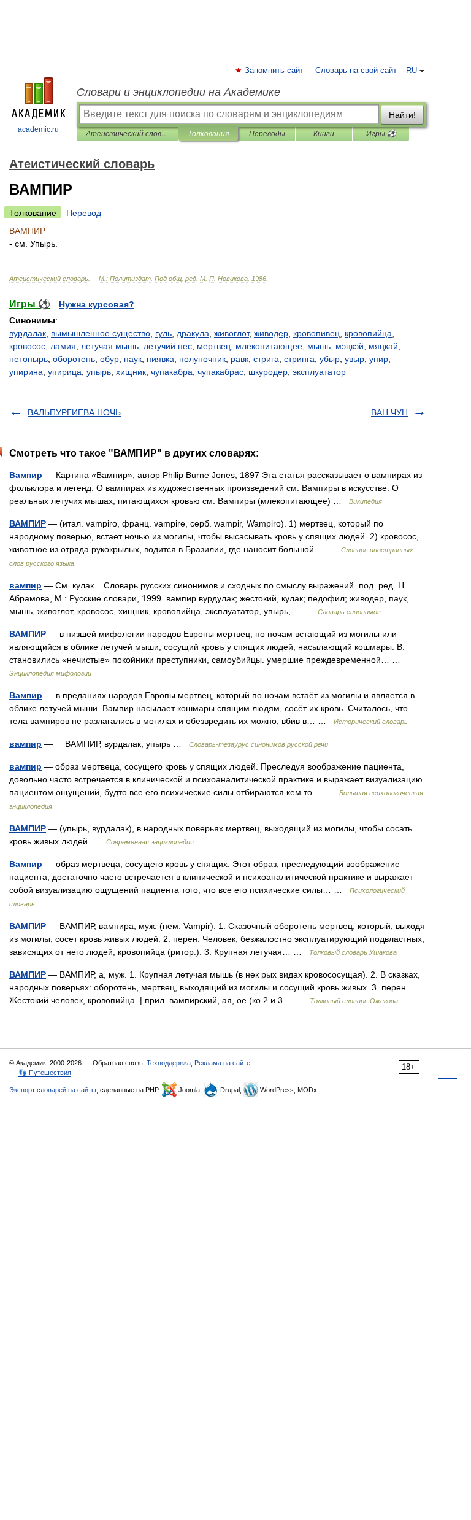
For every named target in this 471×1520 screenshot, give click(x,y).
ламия (63, 346)
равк (239, 359)
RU (411, 70)
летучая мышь (110, 346)
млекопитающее (269, 346)
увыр (354, 359)
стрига (266, 359)
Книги (323, 133)
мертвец (214, 346)
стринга (299, 359)
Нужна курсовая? (96, 304)
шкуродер (268, 372)
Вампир (25, 475)
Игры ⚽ (381, 133)
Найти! (402, 115)
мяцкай (383, 346)
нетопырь (28, 359)
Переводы (267, 133)
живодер (271, 333)
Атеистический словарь (127, 133)
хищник (131, 372)
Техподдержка (169, 1063)
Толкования (208, 133)
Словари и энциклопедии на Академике (178, 92)
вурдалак (27, 333)
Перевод (83, 213)
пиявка (160, 359)
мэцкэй (349, 346)
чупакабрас (220, 372)
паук (133, 359)
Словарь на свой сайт (356, 70)
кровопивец (316, 333)
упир (378, 359)
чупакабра (172, 372)
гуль (163, 333)
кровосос (27, 346)
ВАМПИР (27, 523)
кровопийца (368, 333)
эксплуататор (319, 372)
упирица (65, 372)
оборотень (74, 359)
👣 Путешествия (44, 1072)
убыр (330, 359)
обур (109, 359)
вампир (25, 585)
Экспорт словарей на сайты (52, 1090)
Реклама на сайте (222, 1063)
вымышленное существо (100, 333)
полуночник (202, 359)
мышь (319, 346)
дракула (193, 333)
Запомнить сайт (275, 70)
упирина (26, 372)
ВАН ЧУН (389, 412)
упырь (98, 372)
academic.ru (38, 129)
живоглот (231, 333)
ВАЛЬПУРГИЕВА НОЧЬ (74, 412)
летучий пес (168, 346)
